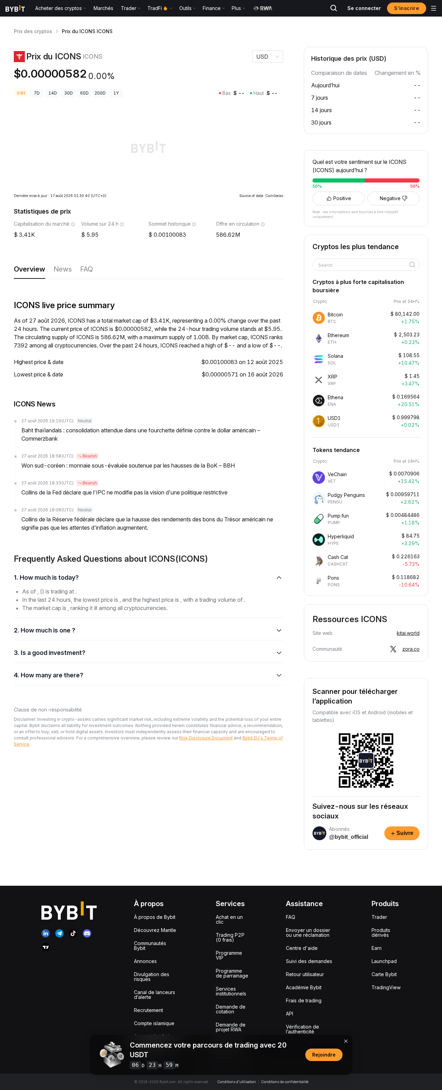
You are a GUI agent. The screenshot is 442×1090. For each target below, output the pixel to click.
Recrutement (148, 1010)
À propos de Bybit (154, 917)
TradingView (386, 987)
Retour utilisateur (305, 974)
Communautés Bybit (150, 945)
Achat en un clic (229, 919)
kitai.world (408, 633)
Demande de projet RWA (231, 1027)
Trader (379, 917)
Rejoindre (324, 1055)
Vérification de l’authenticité (302, 1029)
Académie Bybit (303, 987)
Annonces (145, 961)
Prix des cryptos (33, 31)
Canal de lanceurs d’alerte (154, 994)
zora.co (411, 649)
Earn (377, 948)
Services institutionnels (231, 991)
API (289, 1014)
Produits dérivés (381, 932)
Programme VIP (229, 955)
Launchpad (384, 961)
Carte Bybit (384, 974)
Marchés (103, 8)
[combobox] (364, 265)
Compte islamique (154, 1023)
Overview (29, 269)
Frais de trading (303, 1000)
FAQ (86, 269)
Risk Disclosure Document (206, 737)
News (63, 269)
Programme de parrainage (232, 973)
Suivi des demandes (309, 961)
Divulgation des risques (151, 976)
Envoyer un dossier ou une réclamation (308, 932)
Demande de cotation (231, 1009)
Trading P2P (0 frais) (230, 937)
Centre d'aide (302, 948)
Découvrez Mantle (155, 930)
